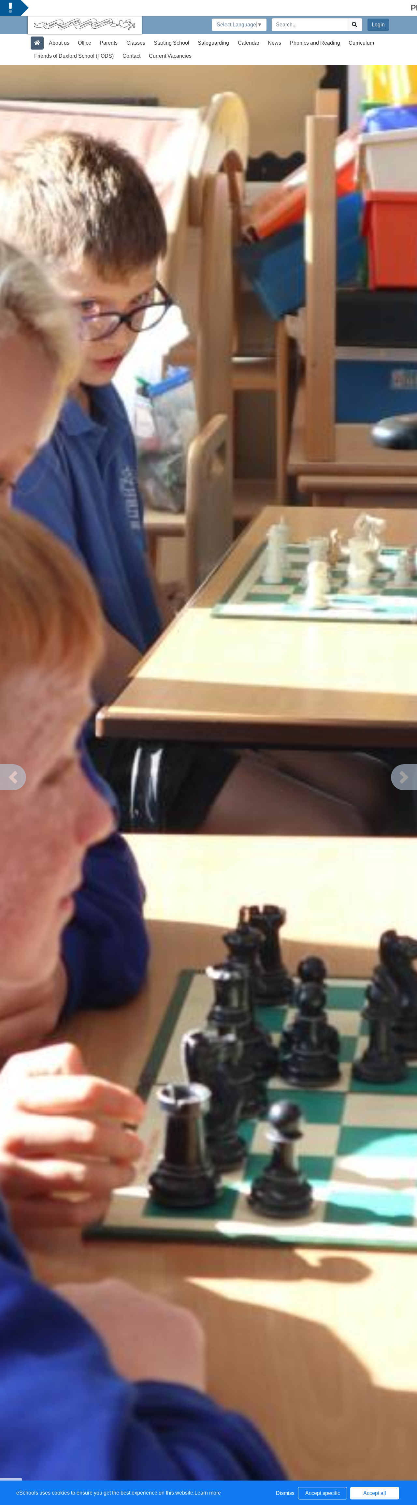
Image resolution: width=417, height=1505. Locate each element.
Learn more (207, 1493)
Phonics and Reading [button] (315, 43)
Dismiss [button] (285, 1493)
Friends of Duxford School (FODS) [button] (74, 56)
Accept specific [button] (322, 1493)
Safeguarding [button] (213, 43)
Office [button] (84, 43)
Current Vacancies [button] (170, 56)
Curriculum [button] (361, 43)
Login (378, 24)
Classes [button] (135, 43)
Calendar (248, 43)
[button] (13, 777)
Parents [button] (109, 43)
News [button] (274, 43)
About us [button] (59, 43)
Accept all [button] (374, 1493)
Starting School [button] (171, 43)
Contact (131, 56)
